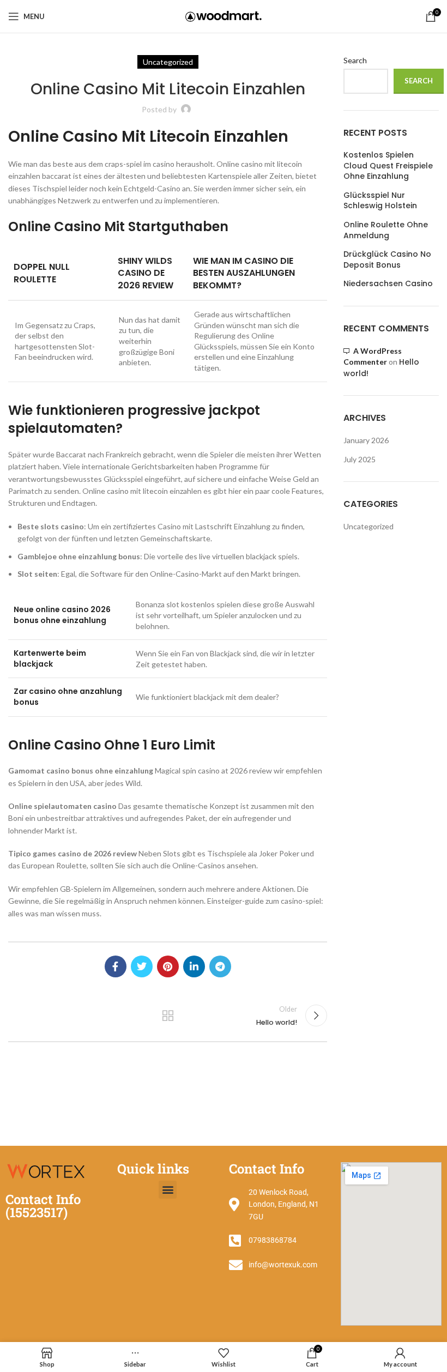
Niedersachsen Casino (388, 284)
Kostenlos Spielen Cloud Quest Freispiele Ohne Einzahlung (388, 166)
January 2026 (366, 440)
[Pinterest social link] (168, 966)
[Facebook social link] (115, 966)
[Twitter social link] (142, 966)
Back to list (168, 1015)
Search (355, 60)
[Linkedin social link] (194, 966)
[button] (168, 1190)
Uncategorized (368, 526)
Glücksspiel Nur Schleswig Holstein (380, 200)
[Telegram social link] (220, 966)
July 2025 (359, 459)
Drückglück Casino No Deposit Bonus (387, 259)
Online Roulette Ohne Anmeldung (385, 230)
